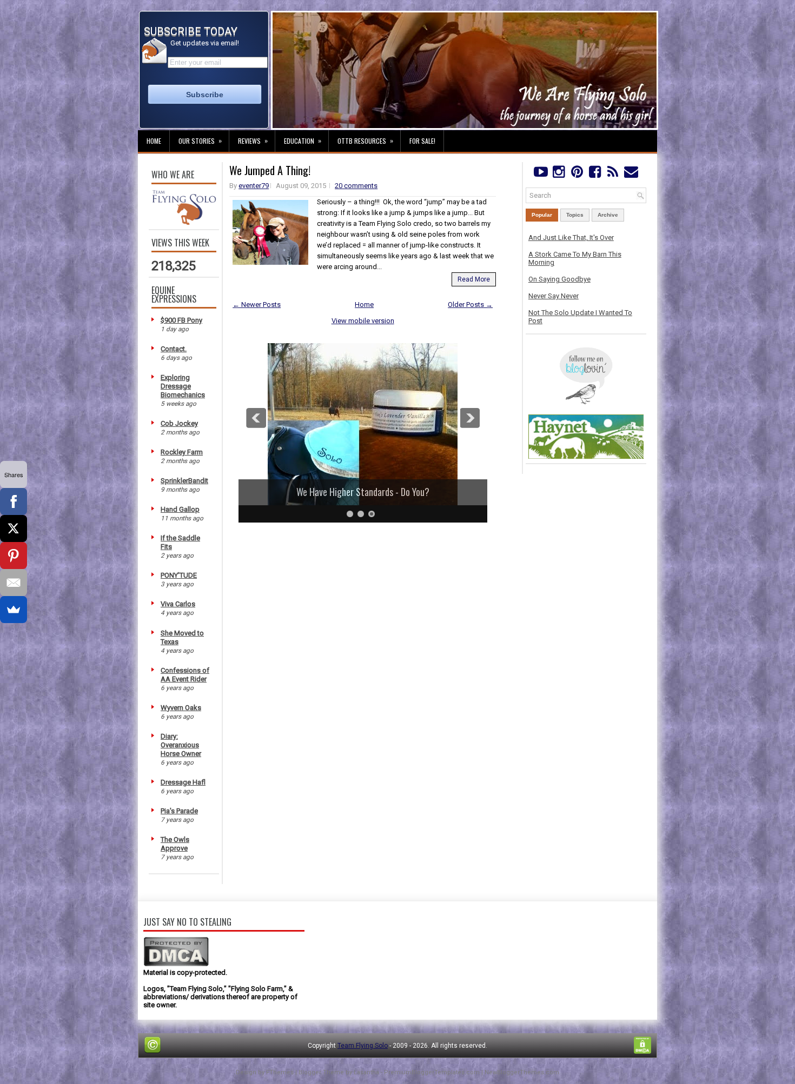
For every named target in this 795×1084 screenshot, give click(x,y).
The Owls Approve (175, 843)
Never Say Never (553, 296)
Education (302, 140)
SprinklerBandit (184, 481)
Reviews (253, 140)
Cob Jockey (179, 423)
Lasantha (366, 1072)
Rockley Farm (182, 452)
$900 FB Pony (181, 320)
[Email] (13, 582)
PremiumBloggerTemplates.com (432, 1072)
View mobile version (363, 321)
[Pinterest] (577, 174)
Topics (575, 215)
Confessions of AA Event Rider (185, 674)
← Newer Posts (257, 304)
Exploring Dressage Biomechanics (183, 386)
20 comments (356, 186)
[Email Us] (631, 174)
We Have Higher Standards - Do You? (362, 492)
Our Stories (200, 140)
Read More (474, 279)
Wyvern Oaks (181, 708)
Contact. (174, 349)
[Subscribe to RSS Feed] (613, 174)
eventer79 (254, 186)
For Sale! (422, 140)
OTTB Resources (365, 140)
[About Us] (183, 222)
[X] (13, 528)
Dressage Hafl (183, 782)
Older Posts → (470, 304)
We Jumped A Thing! (269, 170)
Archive (608, 215)
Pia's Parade (179, 811)
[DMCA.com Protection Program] (176, 964)
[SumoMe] (13, 609)
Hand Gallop (180, 509)
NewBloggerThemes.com (522, 1072)
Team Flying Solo (362, 1045)
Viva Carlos (178, 604)
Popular (542, 215)
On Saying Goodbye (559, 279)
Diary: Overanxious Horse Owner (181, 745)
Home (154, 140)
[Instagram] (558, 174)
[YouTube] (540, 174)
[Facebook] (595, 174)
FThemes (280, 1072)
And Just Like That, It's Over (571, 237)
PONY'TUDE (179, 575)
